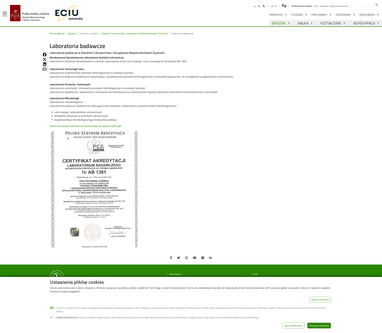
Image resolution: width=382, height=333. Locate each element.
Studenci (297, 15)
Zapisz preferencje (293, 325)
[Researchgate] (202, 258)
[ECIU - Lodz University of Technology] (68, 13)
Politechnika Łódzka (301, 6)
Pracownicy (319, 15)
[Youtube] (194, 258)
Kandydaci (276, 15)
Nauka (303, 23)
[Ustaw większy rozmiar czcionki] (259, 6)
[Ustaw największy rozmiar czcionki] (263, 6)
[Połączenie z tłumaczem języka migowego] (284, 6)
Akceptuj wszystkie (319, 325)
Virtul (316, 6)
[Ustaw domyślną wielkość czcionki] (255, 6)
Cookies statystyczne (66, 317)
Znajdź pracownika (338, 6)
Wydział (279, 23)
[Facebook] (171, 258)
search (377, 5)
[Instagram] (186, 258)
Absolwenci (367, 15)
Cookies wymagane (65, 308)
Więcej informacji (320, 299)
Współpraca (364, 23)
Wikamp (324, 6)
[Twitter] (178, 258)
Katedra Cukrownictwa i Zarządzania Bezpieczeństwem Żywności (135, 33)
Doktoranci (343, 15)
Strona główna (57, 33)
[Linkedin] (210, 258)
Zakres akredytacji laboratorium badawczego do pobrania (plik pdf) (85, 126)
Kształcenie (331, 23)
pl (272, 6)
